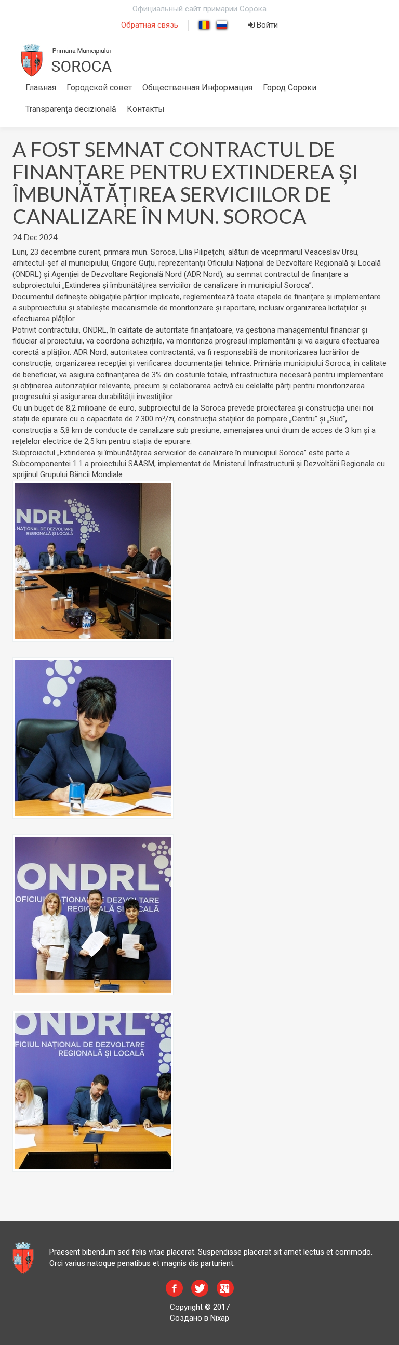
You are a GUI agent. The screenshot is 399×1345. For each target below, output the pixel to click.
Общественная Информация (197, 88)
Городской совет (99, 88)
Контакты (146, 109)
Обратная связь (149, 25)
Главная (40, 88)
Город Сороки (289, 88)
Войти (266, 25)
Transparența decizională (70, 109)
